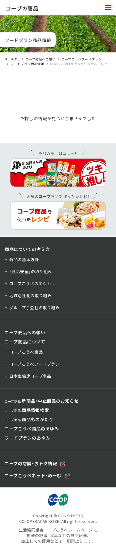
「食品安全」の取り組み (30, 271)
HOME (15, 59)
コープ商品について (25, 342)
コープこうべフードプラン (82, 59)
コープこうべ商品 (26, 352)
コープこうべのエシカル (32, 283)
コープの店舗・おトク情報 (31, 463)
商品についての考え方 (27, 249)
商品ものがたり (29, 419)
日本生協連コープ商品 (30, 376)
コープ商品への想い (41, 59)
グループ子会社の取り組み (34, 307)
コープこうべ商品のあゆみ (32, 428)
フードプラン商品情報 (27, 63)
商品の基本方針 (24, 259)
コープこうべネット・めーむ (33, 475)
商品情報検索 (27, 410)
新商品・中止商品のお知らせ (42, 401)
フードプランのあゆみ (27, 438)
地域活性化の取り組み (30, 295)
